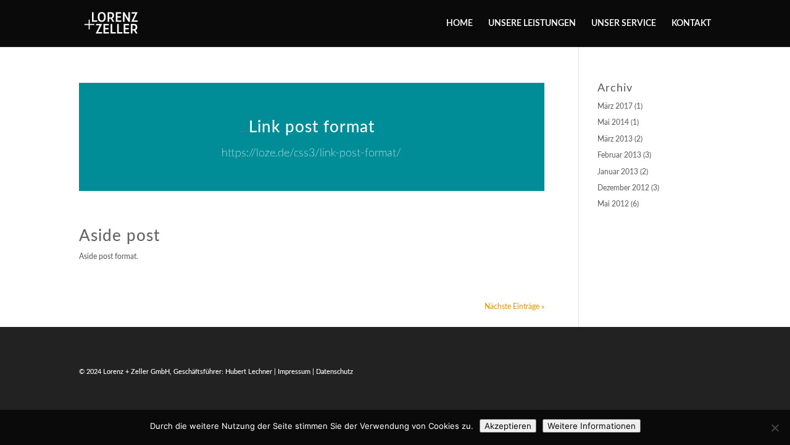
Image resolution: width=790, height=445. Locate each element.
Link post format (312, 127)
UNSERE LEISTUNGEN (532, 23)
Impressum (294, 371)
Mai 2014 (613, 122)
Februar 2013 (619, 155)
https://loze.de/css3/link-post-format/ (311, 153)
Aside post (119, 236)
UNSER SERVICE (623, 23)
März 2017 (615, 106)
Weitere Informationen (591, 426)
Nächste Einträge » (514, 306)
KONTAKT (691, 23)
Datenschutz (334, 371)
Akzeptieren (507, 426)
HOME (459, 23)
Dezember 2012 (623, 188)
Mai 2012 (613, 204)
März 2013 (615, 139)
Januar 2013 (617, 172)
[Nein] (774, 428)
